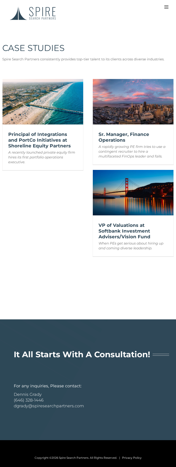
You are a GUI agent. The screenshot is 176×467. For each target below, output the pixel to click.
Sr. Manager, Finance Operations (124, 137)
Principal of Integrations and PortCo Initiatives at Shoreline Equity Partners (39, 140)
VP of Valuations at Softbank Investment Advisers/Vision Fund (124, 230)
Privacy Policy (132, 457)
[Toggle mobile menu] (166, 7)
